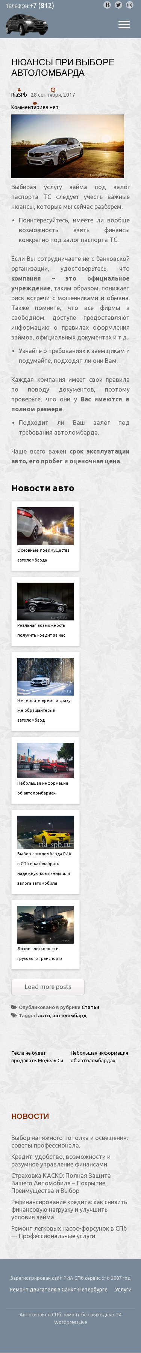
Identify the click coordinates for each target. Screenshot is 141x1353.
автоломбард (69, 1015)
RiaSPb (19, 95)
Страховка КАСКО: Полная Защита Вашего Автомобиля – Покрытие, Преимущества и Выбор (61, 1183)
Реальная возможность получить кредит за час (41, 630)
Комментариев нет (35, 107)
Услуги (123, 1290)
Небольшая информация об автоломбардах (42, 788)
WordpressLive (70, 1322)
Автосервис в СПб (41, 1314)
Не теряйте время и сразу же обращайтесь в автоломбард (43, 710)
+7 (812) (41, 5)
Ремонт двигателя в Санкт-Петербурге (59, 1290)
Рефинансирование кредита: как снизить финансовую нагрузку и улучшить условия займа (69, 1209)
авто (44, 1015)
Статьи (90, 1007)
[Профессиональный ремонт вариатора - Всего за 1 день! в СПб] (28, 25)
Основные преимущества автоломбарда (43, 555)
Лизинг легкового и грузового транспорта (39, 953)
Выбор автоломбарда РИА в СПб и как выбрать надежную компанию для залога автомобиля (44, 869)
